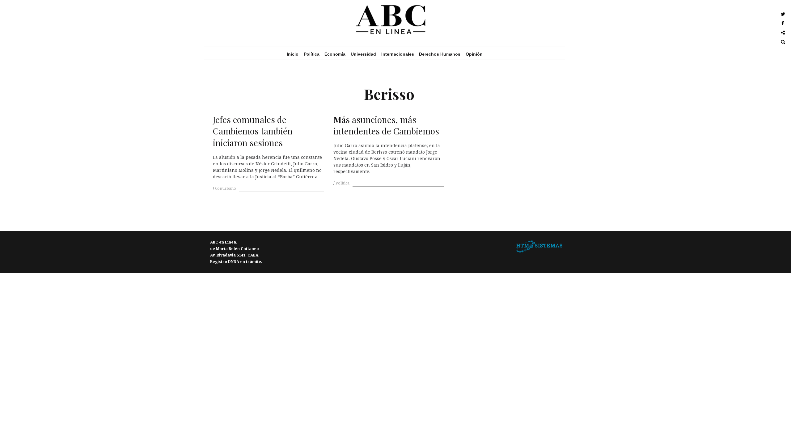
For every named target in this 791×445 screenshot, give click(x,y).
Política (311, 54)
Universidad (363, 54)
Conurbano (225, 188)
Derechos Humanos (439, 54)
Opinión (474, 54)
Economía (334, 54)
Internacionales (397, 54)
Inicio (292, 54)
